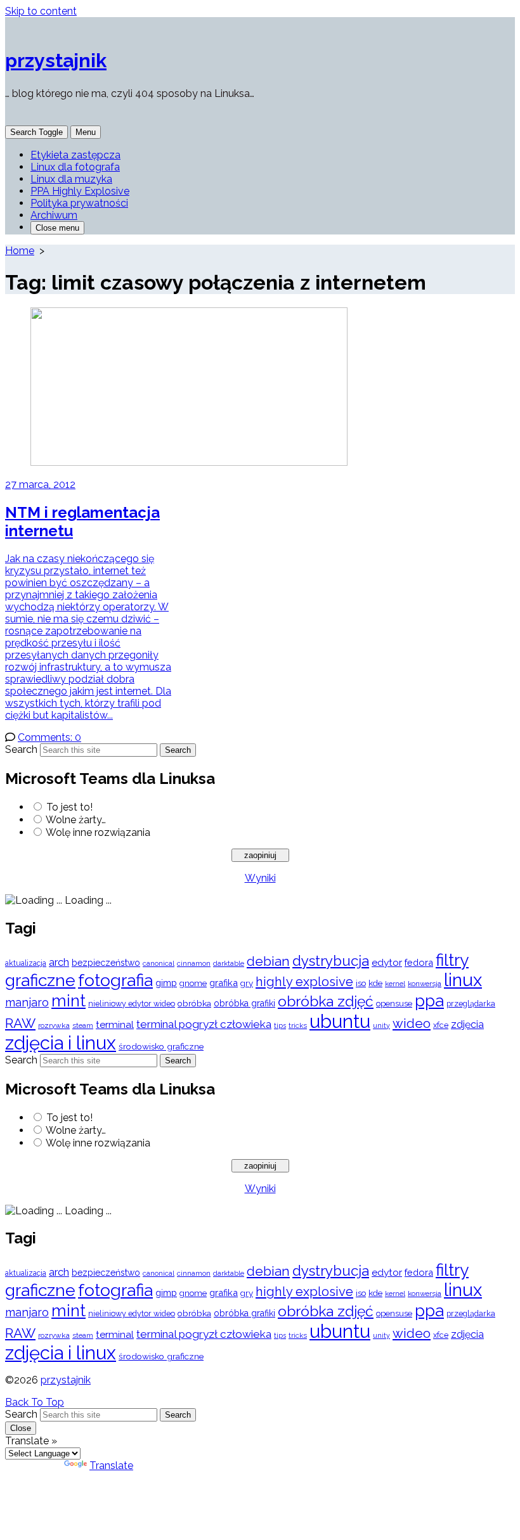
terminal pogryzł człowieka (203, 1024)
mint (68, 1000)
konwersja (424, 983)
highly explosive (304, 981)
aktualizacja (25, 963)
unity (381, 1025)
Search (21, 749)
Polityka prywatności (79, 203)
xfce (440, 1025)
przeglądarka (470, 1003)
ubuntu (339, 1021)
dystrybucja (330, 961)
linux (463, 980)
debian (268, 961)
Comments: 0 (49, 737)
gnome (193, 983)
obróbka (194, 1003)
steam (82, 1026)
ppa (429, 1000)
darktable (228, 963)
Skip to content (41, 11)
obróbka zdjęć (326, 1001)
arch (59, 962)
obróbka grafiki (244, 1003)
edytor (387, 962)
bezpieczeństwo (106, 963)
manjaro (27, 1002)
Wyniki (260, 878)
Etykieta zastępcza (75, 155)
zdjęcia (467, 1024)
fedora (419, 962)
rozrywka (54, 1025)
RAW (20, 1023)
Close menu (57, 228)
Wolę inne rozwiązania (98, 832)
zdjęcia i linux (60, 1043)
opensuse (394, 1003)
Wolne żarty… (76, 820)
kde (375, 983)
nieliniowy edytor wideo (131, 1003)
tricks (298, 1026)
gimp (166, 982)
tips (280, 1026)
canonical (158, 963)
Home (19, 251)
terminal (115, 1024)
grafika (223, 982)
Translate (111, 1466)
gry (246, 983)
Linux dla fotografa (75, 167)
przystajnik (66, 1380)
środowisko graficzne (161, 1046)
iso (361, 983)
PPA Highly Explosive (79, 191)
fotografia (115, 980)
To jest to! (69, 807)
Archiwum (53, 215)
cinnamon (194, 963)
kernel (395, 984)
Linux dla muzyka (71, 179)
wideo (412, 1023)
